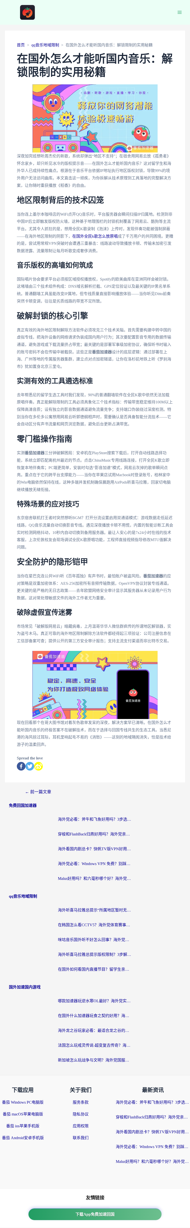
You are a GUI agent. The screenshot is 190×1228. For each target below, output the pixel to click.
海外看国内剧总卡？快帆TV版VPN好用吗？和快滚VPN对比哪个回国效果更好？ (95, 849)
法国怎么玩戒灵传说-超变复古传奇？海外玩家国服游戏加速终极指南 (95, 1045)
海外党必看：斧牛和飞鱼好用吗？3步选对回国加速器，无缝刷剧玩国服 (95, 819)
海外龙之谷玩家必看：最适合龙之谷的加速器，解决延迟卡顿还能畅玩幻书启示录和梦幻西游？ (95, 1030)
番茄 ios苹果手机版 (22, 1126)
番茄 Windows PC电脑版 (23, 1102)
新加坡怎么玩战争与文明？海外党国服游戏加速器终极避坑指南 (95, 1060)
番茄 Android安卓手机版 (23, 1138)
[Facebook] (21, 766)
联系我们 (81, 1138)
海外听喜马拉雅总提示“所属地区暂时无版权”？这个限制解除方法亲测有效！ (95, 910)
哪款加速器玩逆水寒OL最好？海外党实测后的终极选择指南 (95, 1001)
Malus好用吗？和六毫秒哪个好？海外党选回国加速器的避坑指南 (95, 878)
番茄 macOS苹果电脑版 (23, 1114)
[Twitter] (29, 766)
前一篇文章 (38, 792)
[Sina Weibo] (38, 766)
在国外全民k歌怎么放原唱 (95, 236)
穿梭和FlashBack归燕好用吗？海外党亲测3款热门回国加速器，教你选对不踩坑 (95, 834)
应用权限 (81, 1126)
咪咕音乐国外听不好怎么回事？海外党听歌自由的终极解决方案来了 (95, 940)
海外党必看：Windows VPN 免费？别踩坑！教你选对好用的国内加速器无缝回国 (95, 864)
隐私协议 (81, 1114)
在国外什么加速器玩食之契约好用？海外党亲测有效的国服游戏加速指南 (95, 1016)
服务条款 (81, 1102)
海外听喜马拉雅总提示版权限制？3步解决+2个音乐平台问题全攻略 (95, 954)
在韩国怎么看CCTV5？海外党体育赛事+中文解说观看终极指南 (95, 925)
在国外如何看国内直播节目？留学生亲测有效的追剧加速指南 (95, 969)
